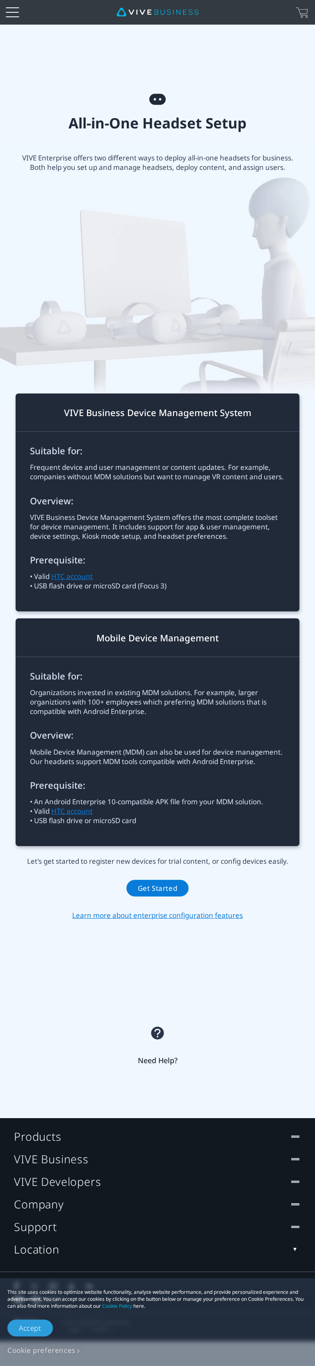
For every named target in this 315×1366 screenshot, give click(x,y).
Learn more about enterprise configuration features (157, 915)
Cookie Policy (117, 1305)
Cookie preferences (41, 1350)
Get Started (158, 888)
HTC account (72, 576)
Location (36, 1249)
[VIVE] (157, 12)
